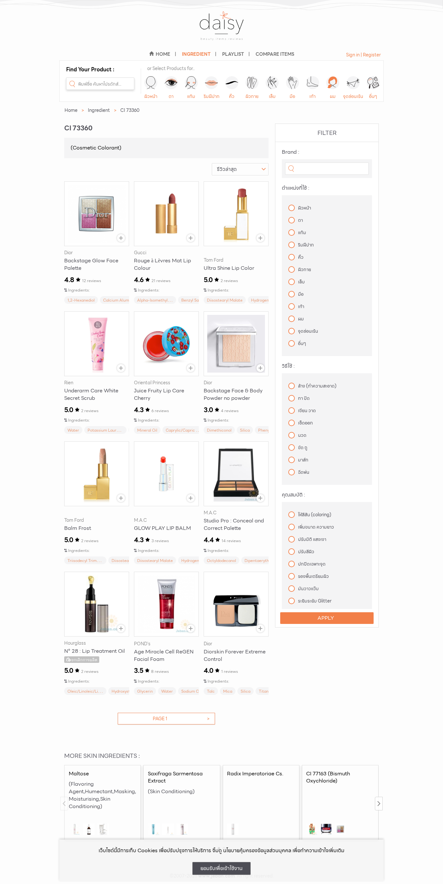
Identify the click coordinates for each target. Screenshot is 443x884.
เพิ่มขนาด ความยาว (316, 527)
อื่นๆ (373, 96)
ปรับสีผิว (306, 551)
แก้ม (191, 96)
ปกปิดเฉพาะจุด (312, 563)
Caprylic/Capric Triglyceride (192, 430)
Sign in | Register (363, 54)
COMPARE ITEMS (275, 54)
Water (73, 430)
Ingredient (99, 110)
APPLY (325, 618)
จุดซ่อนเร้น (353, 96)
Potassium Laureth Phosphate (115, 430)
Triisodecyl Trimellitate (88, 560)
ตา (171, 96)
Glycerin (145, 691)
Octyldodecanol (221, 560)
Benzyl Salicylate (196, 300)
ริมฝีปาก (212, 96)
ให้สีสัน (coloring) (314, 514)
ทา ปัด (304, 398)
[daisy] (221, 30)
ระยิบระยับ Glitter (314, 600)
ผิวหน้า (150, 96)
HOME (163, 54)
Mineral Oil (147, 430)
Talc (211, 691)
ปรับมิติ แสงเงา (312, 539)
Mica (227, 691)
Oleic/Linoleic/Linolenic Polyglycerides (103, 691)
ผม (333, 96)
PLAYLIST (233, 54)
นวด (302, 435)
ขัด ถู (302, 447)
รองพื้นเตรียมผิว (313, 576)
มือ (292, 96)
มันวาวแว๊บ (308, 588)
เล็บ (272, 96)
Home (71, 110)
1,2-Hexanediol (81, 300)
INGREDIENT (196, 54)
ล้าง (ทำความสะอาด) (317, 385)
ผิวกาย (251, 96)
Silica (245, 430)
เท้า (312, 96)
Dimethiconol (219, 430)
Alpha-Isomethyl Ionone (159, 300)
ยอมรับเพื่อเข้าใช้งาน (221, 868)
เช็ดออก (305, 422)
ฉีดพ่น (303, 472)
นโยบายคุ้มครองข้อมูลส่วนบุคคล (257, 850)
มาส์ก (303, 459)
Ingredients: (79, 290)
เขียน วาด (307, 410)
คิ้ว (231, 96)
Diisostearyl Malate (225, 300)
